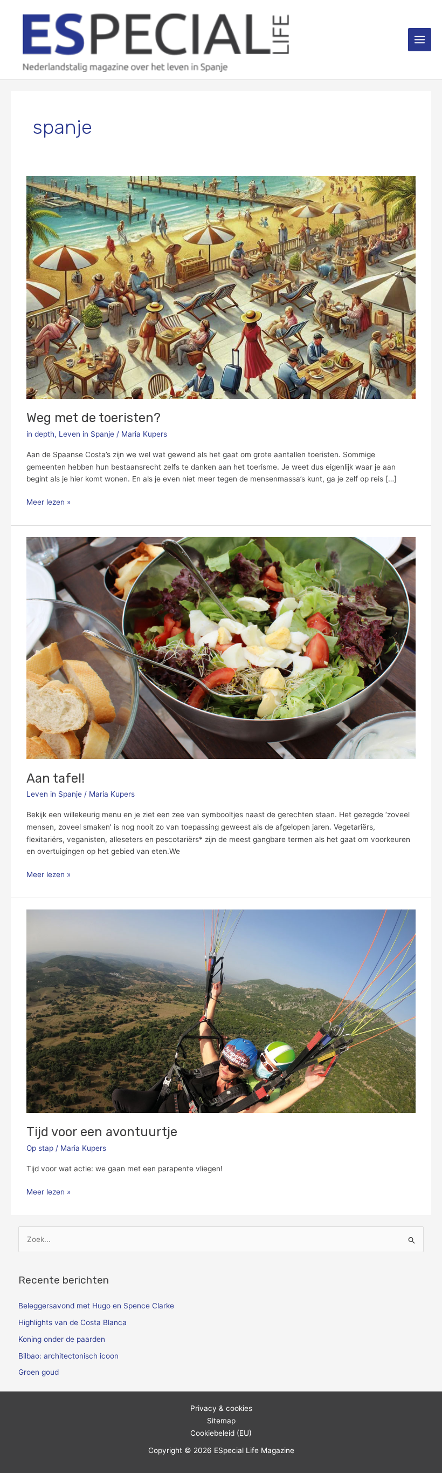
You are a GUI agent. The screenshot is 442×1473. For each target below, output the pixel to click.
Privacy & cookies (221, 1408)
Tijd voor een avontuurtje (101, 1131)
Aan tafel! (55, 778)
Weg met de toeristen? (93, 417)
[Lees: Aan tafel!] (220, 647)
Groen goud (38, 1372)
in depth (40, 434)
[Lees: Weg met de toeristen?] (220, 286)
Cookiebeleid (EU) (221, 1433)
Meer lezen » (48, 501)
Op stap (39, 1148)
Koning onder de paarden (61, 1339)
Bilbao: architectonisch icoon (68, 1356)
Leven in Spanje (86, 434)
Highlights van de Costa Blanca (72, 1322)
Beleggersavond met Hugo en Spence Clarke (96, 1305)
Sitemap (221, 1420)
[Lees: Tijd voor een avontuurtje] (220, 1010)
